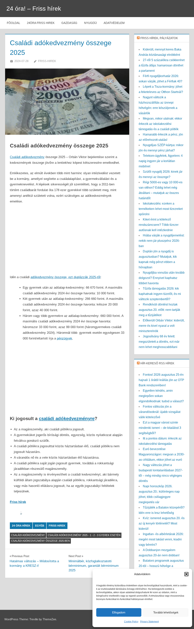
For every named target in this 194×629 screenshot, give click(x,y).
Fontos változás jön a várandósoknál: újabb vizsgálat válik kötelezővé (159, 412)
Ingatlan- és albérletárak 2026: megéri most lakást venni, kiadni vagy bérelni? (161, 539)
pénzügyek (64, 338)
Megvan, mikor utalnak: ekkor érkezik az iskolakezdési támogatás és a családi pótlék (160, 124)
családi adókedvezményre (67, 418)
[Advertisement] (67, 236)
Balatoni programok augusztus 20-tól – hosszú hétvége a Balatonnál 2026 (161, 566)
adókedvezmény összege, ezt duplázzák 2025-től (65, 277)
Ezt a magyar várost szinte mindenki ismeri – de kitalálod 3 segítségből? (160, 428)
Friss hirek (57, 525)
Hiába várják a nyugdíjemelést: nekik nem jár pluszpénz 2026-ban (161, 241)
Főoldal (13, 22)
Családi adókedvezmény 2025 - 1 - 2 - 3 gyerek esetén (84, 535)
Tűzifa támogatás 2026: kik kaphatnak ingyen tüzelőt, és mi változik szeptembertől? (160, 294)
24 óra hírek (21, 525)
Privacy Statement (149, 621)
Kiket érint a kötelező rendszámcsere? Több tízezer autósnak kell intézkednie (158, 225)
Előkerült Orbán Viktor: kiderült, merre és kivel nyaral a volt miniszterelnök (162, 326)
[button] (186, 574)
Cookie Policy (131, 621)
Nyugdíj (90, 22)
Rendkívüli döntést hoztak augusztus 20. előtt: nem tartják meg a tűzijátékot (159, 310)
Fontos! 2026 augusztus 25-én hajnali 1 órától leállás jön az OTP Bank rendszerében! (161, 380)
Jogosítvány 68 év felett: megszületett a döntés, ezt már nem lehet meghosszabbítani (159, 342)
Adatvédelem (114, 22)
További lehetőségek (165, 612)
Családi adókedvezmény (27, 157)
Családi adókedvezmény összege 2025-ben (40, 540)
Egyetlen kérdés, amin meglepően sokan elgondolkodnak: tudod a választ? (161, 396)
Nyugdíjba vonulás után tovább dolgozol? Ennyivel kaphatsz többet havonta (162, 278)
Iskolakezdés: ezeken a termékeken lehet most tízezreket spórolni (161, 209)
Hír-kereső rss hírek (157, 363)
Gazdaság (69, 22)
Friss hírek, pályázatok (159, 38)
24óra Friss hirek (41, 22)
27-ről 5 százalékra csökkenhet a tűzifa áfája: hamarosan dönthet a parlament (162, 65)
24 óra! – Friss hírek (33, 8)
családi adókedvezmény (28, 535)
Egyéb (39, 525)
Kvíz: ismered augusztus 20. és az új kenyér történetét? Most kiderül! (162, 523)
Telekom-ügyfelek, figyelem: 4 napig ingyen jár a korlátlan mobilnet (161, 161)
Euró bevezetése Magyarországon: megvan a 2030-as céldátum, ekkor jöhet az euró (162, 454)
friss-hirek (47, 61)
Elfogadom (118, 612)
